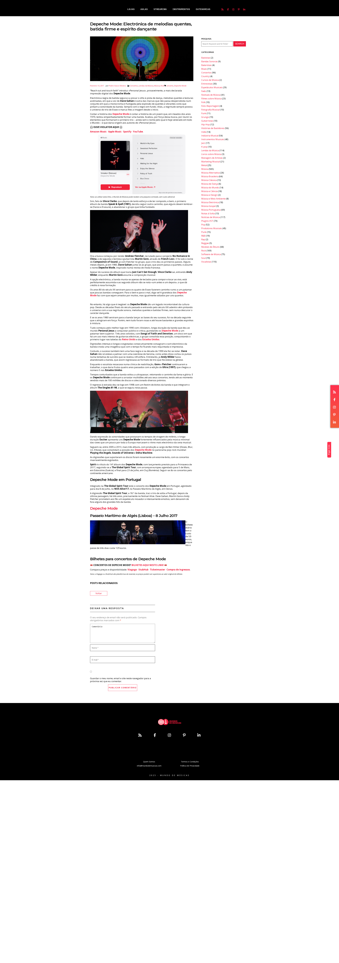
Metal (204, 165)
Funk (203, 113)
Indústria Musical (209, 135)
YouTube (138, 131)
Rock (162, 85)
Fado (203, 91)
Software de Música (211, 254)
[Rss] (222, 9)
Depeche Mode (180, 85)
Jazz (203, 143)
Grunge (205, 117)
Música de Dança (209, 183)
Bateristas (206, 65)
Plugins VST (207, 220)
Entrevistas (206, 83)
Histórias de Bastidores (212, 128)
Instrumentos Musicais (212, 139)
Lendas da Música (146, 85)
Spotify (127, 131)
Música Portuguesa (211, 209)
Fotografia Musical (210, 109)
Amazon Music (98, 131)
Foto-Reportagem (210, 105)
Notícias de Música (210, 217)
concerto (169, 85)
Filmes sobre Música (211, 98)
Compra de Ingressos (178, 569)
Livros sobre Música (211, 154)
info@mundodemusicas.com (149, 765)
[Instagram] (233, 9)
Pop (203, 224)
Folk (203, 102)
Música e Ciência (209, 191)
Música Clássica (209, 180)
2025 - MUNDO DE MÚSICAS (169, 775)
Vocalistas (206, 261)
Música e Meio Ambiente (213, 198)
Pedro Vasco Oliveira (117, 85)
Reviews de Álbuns (210, 246)
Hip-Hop (205, 124)
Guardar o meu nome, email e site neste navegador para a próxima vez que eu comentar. (120, 680)
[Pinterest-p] (238, 9)
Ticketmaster (157, 569)
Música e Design (209, 195)
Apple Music (115, 131)
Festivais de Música (210, 94)
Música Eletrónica (210, 202)
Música (157, 85)
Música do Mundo (210, 187)
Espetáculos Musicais (211, 87)
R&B (203, 235)
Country (205, 76)
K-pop (204, 146)
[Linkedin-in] (244, 9)
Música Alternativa (210, 172)
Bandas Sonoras (209, 61)
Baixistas (205, 57)
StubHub (143, 569)
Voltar (98, 593)
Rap (203, 239)
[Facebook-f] (228, 9)
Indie (203, 131)
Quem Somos (149, 761)
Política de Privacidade (189, 765)
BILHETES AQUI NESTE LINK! (147, 565)
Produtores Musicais (211, 228)
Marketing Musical (210, 161)
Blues (204, 68)
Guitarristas (207, 120)
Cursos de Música (210, 80)
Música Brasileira (209, 176)
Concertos (134, 85)
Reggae (205, 243)
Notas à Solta (208, 213)
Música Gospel (208, 206)
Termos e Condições (190, 761)
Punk (203, 232)
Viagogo (132, 569)
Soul (203, 258)
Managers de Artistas (212, 157)
